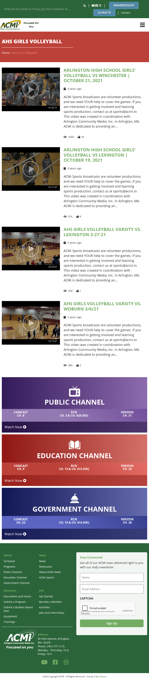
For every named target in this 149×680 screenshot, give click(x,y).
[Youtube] (93, 5)
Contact (125, 12)
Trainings (9, 621)
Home (5, 53)
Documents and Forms (17, 596)
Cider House (100, 676)
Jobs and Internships (51, 612)
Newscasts (45, 566)
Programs (9, 566)
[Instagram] (100, 5)
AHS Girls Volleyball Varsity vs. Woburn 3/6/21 (102, 306)
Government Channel (17, 583)
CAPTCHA (86, 598)
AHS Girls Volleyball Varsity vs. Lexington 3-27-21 (102, 231)
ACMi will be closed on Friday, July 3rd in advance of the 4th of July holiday (38, 9)
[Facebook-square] (96, 5)
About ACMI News (50, 572)
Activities (44, 607)
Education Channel (15, 577)
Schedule (9, 561)
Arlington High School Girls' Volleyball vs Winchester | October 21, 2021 (100, 75)
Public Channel (13, 572)
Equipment (10, 616)
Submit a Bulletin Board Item (18, 609)
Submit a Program (15, 602)
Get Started (46, 596)
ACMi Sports (46, 577)
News (42, 561)
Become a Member (50, 602)
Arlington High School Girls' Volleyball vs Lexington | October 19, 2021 (100, 155)
